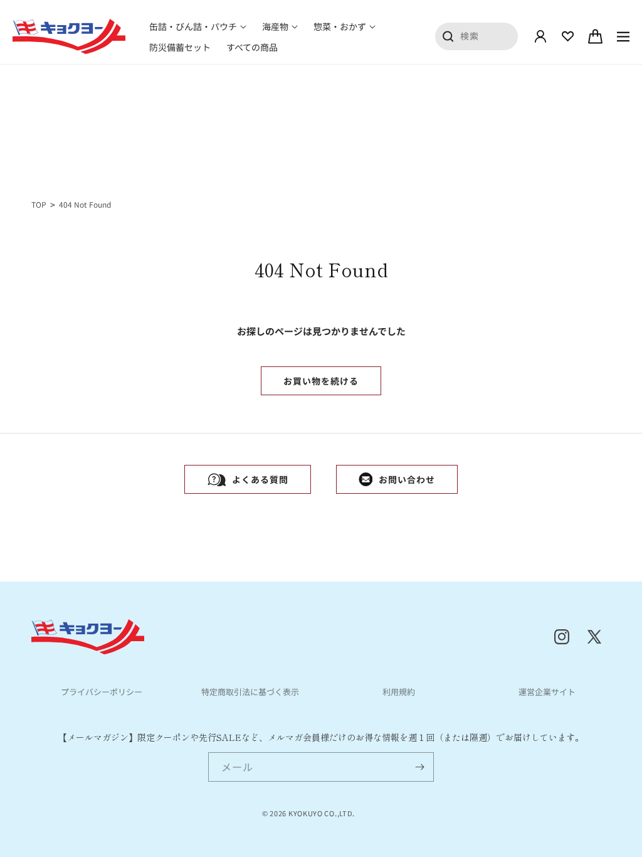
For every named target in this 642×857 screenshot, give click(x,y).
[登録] (419, 767)
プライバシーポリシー (101, 692)
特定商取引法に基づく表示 (250, 692)
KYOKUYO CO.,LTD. (321, 813)
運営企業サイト (547, 692)
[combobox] (476, 35)
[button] (197, 26)
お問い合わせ (407, 479)
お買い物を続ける (321, 381)
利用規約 (398, 692)
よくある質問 (260, 479)
